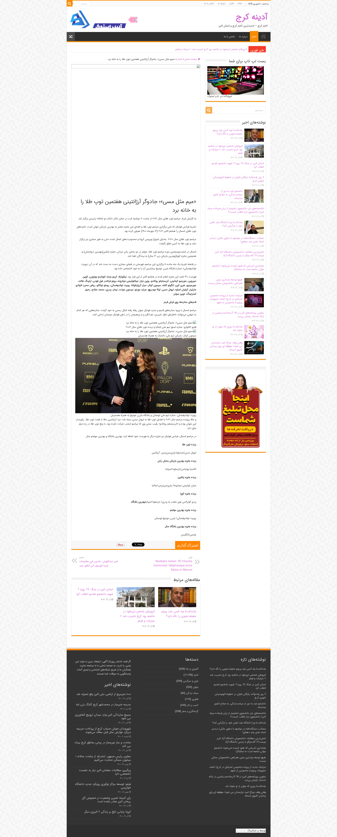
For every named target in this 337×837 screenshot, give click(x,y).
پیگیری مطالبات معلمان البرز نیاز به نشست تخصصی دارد (105, 772)
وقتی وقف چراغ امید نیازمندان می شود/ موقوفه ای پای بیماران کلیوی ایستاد (226, 346)
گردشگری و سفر (190, 711)
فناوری (195, 699)
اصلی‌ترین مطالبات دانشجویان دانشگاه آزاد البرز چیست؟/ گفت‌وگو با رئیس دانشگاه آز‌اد (239, 254)
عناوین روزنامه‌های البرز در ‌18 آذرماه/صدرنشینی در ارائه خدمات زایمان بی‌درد (238, 314)
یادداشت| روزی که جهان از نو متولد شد (227, 328)
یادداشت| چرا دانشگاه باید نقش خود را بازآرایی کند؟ (226, 224)
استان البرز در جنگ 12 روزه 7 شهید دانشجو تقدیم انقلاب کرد (94, 591)
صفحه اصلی (191, 59)
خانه (240, 3)
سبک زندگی (192, 693)
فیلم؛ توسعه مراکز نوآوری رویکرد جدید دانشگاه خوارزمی (103, 786)
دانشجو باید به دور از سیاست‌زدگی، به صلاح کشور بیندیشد (227, 194)
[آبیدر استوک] (105, 19)
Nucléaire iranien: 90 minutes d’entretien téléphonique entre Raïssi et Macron (173, 564)
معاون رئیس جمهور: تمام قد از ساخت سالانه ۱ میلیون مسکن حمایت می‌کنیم (103, 758)
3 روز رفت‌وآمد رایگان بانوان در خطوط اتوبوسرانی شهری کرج (238, 179)
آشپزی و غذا (192, 669)
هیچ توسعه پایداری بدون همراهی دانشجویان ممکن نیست (225, 281)
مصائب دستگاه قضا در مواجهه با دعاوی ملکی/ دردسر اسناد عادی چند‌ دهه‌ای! (237, 240)
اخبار (232, 3)
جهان (195, 687)
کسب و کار (192, 705)
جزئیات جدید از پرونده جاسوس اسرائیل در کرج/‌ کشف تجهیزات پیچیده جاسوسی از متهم (226, 299)
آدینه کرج (252, 17)
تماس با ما (209, 3)
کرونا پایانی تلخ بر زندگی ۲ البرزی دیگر (107, 811)
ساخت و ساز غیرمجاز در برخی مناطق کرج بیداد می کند (102, 744)
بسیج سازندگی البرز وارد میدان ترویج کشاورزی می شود (103, 717)
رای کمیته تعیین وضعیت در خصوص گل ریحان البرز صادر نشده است (106, 800)
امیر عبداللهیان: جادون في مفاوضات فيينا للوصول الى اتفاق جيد (98, 562)
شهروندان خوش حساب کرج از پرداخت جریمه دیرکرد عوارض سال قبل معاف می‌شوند (103, 730)
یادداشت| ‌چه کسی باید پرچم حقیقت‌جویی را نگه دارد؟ (178, 613)
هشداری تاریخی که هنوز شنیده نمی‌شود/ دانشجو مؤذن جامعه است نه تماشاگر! (238, 267)
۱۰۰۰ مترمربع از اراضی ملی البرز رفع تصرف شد (103, 694)
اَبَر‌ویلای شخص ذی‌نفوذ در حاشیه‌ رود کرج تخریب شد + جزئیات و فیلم (211, 49)
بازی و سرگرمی (190, 681)
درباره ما (222, 3)
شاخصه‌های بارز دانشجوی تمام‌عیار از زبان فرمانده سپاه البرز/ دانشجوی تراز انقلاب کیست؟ (236, 210)
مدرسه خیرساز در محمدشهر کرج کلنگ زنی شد (103, 704)
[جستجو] (70, 3)
